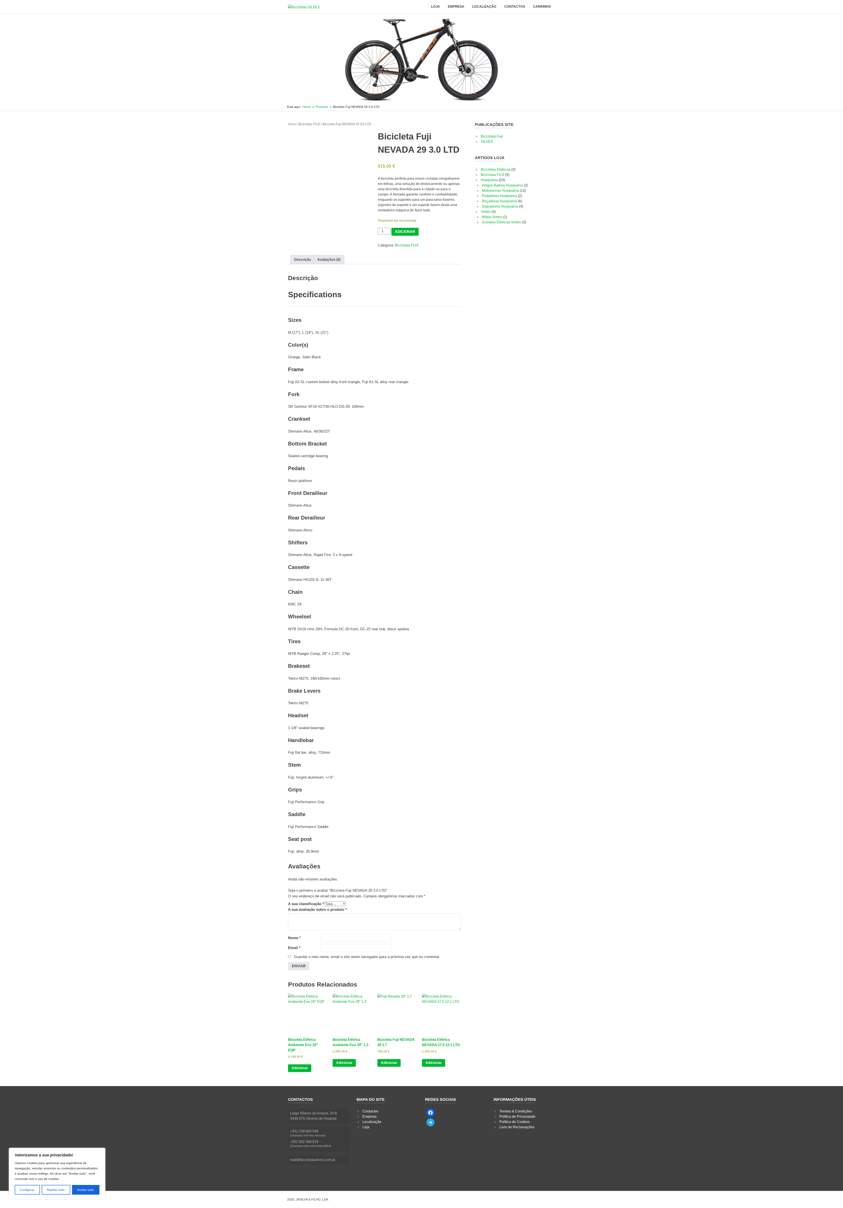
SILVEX (487, 141)
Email (294, 948)
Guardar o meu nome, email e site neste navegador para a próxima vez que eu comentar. (367, 957)
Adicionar (405, 232)
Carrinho (542, 6)
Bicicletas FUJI (309, 124)
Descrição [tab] (302, 259)
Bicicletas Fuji (492, 136)
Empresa (456, 6)
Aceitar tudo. (86, 1190)
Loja (435, 6)
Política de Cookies (514, 1122)
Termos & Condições (515, 1111)
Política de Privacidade (517, 1116)
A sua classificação (306, 904)
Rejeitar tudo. (56, 1190)
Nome (294, 938)
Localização (484, 6)
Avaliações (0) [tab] (328, 259)
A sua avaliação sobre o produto (317, 909)
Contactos (514, 6)
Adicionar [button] (300, 1068)
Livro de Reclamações (516, 1127)
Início (292, 124)
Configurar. (27, 1190)
